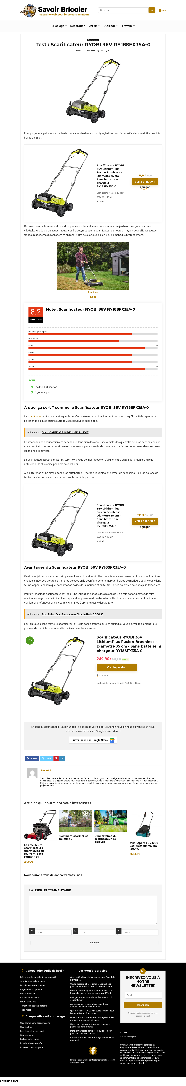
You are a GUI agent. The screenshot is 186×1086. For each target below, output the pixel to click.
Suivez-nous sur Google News (90, 740)
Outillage (110, 26)
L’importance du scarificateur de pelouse (105, 838)
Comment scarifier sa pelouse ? (73, 837)
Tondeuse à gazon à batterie (33, 1006)
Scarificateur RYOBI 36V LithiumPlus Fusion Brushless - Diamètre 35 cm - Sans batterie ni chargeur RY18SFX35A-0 (110, 176)
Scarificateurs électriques (32, 981)
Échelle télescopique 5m (31, 1043)
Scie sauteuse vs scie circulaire (35, 1023)
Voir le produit (145, 181)
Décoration (77, 26)
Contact (125, 1032)
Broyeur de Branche (29, 997)
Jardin (93, 26)
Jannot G (78, 51)
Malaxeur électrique (29, 1039)
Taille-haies (25, 1010)
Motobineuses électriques (32, 985)
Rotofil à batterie (28, 1002)
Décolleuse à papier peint (32, 1031)
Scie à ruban (26, 1027)
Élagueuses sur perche (31, 989)
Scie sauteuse (27, 1035)
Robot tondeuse (27, 993)
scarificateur (34, 416)
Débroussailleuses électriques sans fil (38, 977)
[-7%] (57, 637)
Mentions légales (129, 1037)
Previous (93, 292)
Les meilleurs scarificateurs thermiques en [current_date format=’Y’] (34, 850)
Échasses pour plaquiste (31, 1047)
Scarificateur (93, 40)
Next (93, 296)
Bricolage (57, 26)
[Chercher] (152, 10)
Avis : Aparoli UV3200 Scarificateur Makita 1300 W (143, 845)
